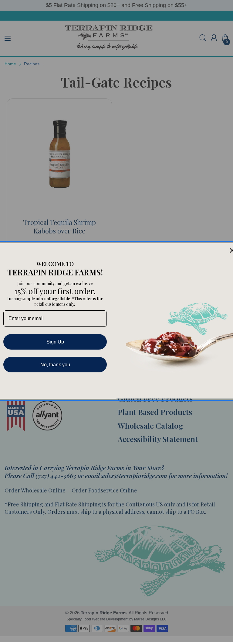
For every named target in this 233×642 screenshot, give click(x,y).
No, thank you (55, 364)
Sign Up (55, 341)
